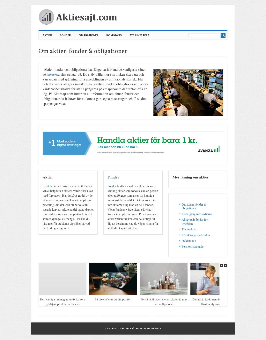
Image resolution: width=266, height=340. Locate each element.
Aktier (47, 35)
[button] (225, 265)
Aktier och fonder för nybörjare (195, 221)
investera (53, 74)
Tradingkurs (189, 229)
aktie (50, 186)
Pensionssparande (192, 246)
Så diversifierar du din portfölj (113, 299)
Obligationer (89, 35)
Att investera (139, 35)
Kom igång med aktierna (197, 214)
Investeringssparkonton (196, 235)
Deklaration (189, 240)
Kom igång (114, 35)
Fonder (65, 35)
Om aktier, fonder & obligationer (194, 206)
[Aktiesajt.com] (78, 24)
